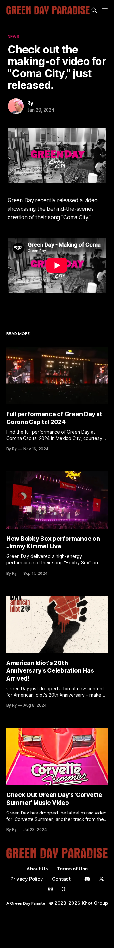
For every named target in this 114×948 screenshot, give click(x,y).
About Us (37, 869)
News (14, 36)
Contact (61, 879)
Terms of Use (72, 869)
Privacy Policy (26, 879)
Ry (30, 103)
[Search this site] (94, 10)
